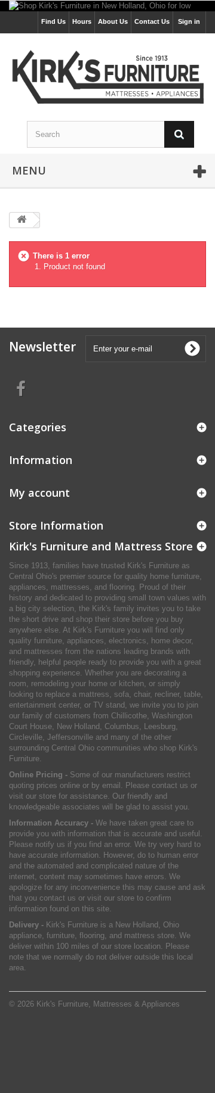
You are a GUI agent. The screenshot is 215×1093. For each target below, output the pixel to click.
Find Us (53, 21)
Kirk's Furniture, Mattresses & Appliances (108, 1003)
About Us (113, 21)
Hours (81, 21)
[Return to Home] (21, 220)
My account (39, 492)
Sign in (189, 21)
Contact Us (152, 21)
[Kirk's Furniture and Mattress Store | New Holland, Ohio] (107, 78)
